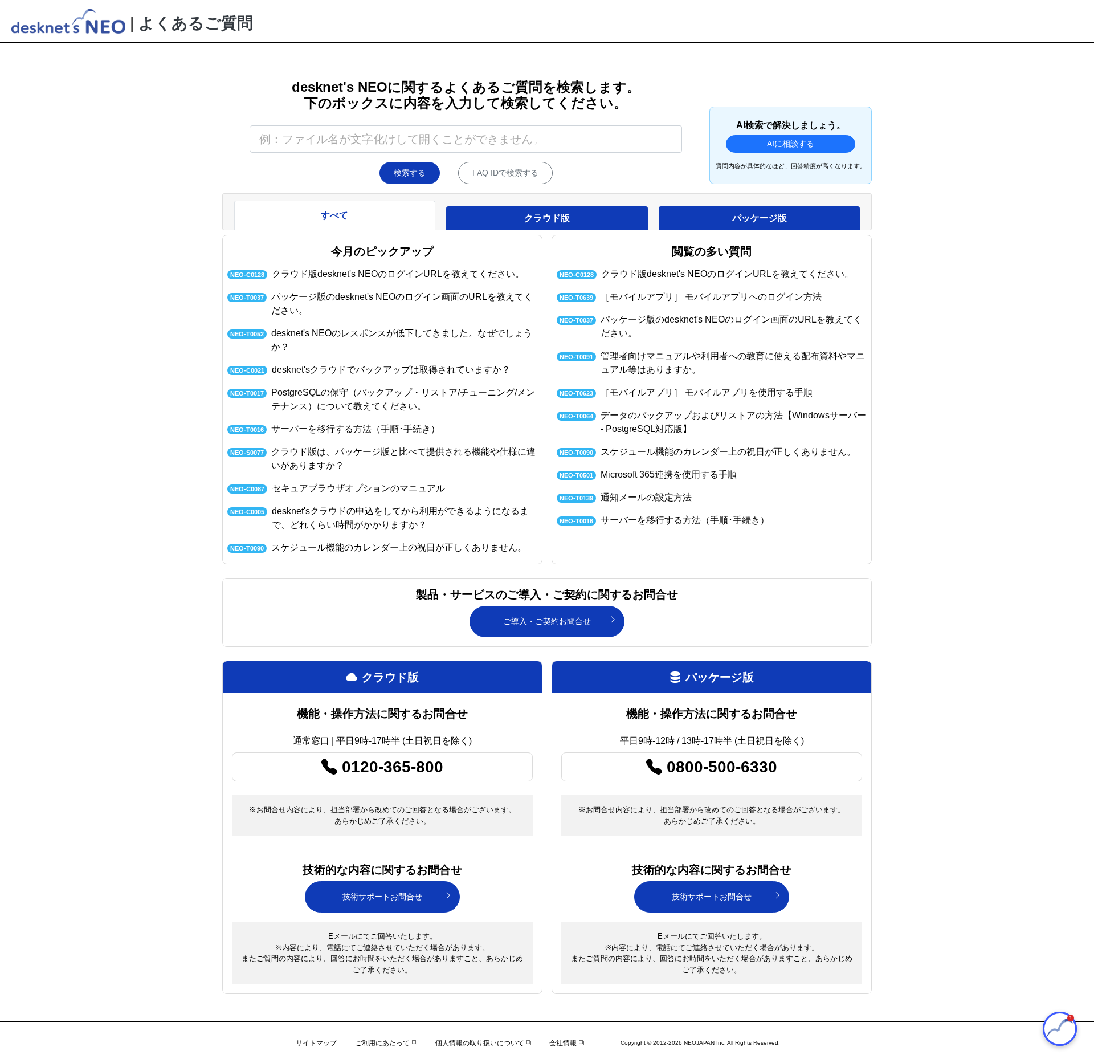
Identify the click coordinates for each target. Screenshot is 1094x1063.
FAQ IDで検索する (505, 172)
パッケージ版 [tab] (759, 218)
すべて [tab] (334, 215)
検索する (410, 172)
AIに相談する (790, 143)
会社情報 (563, 1043)
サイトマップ (316, 1043)
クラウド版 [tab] (547, 218)
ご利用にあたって (382, 1043)
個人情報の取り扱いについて (479, 1043)
